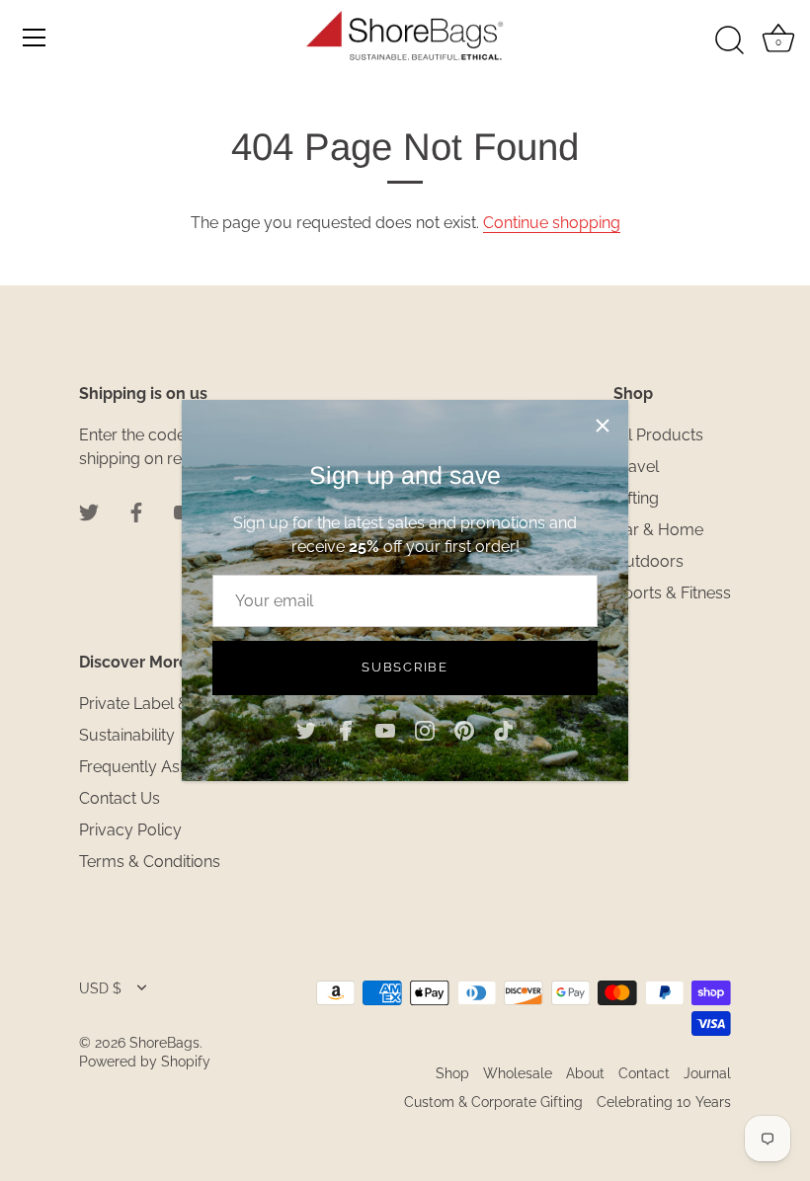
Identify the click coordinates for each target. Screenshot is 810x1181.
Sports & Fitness (672, 593)
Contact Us (119, 798)
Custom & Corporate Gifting (493, 1102)
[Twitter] (306, 730)
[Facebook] (346, 730)
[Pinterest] (464, 730)
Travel (636, 466)
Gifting (636, 498)
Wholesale (517, 1073)
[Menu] (34, 37)
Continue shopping (551, 222)
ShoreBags (164, 1043)
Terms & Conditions (149, 861)
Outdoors (648, 561)
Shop (452, 1073)
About (585, 1073)
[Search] (729, 40)
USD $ (100, 988)
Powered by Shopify (144, 1061)
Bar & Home (658, 529)
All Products (658, 435)
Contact (644, 1073)
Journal (707, 1073)
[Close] (602, 425)
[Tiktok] (504, 730)
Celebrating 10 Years (664, 1102)
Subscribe (404, 667)
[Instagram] (425, 730)
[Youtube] (385, 730)
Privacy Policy (130, 830)
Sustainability (127, 735)
